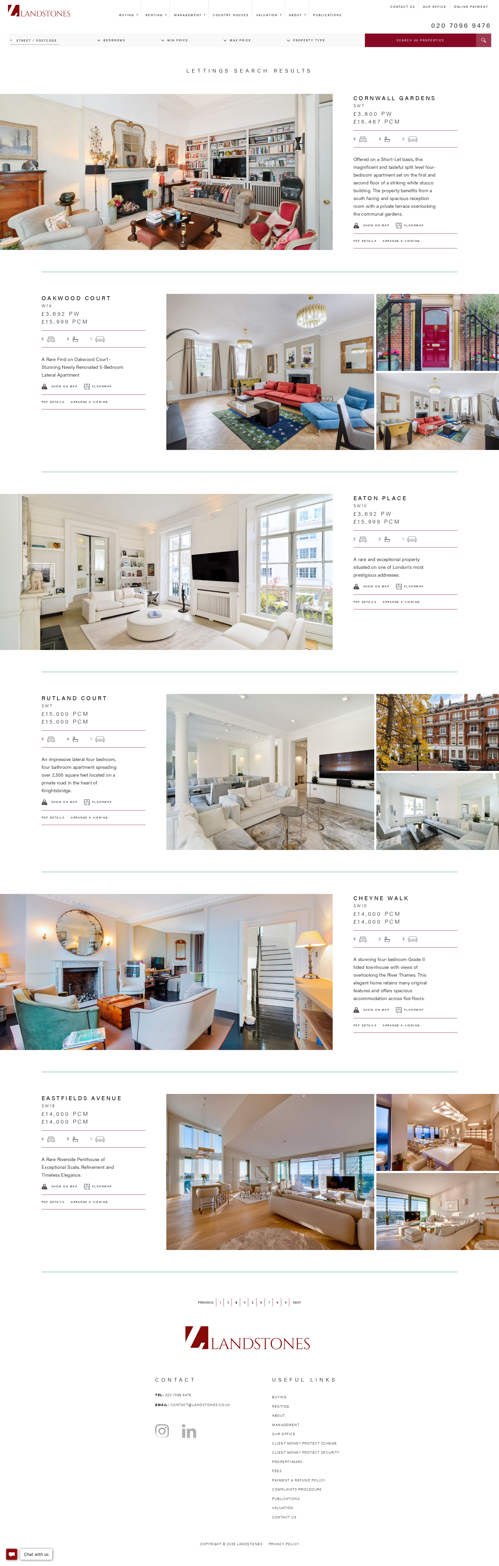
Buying (127, 15)
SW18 (48, 1106)
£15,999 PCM (65, 321)
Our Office (435, 7)
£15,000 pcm (65, 713)
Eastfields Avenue (82, 1098)
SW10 (360, 905)
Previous (205, 1302)
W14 (47, 305)
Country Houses (231, 15)
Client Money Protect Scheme (304, 1443)
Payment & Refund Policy (298, 1480)
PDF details (365, 241)
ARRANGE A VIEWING (401, 241)
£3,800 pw (373, 113)
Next (297, 1302)
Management (188, 15)
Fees (277, 1470)
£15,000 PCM (65, 721)
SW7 (359, 105)
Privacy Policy (284, 1543)
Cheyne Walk (381, 898)
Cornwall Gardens (394, 98)
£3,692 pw (61, 313)
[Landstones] (39, 7)
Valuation (267, 15)
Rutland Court (75, 698)
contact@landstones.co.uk (200, 1404)
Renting (155, 15)
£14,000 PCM (377, 921)
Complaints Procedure (297, 1489)
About (296, 15)
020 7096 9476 (461, 25)
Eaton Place (380, 498)
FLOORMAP (414, 225)
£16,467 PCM (377, 121)
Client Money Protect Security (306, 1452)
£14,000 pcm (377, 913)
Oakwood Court (76, 298)
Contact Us (402, 7)
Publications (327, 15)
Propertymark (287, 1461)
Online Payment (471, 7)
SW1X (360, 505)
